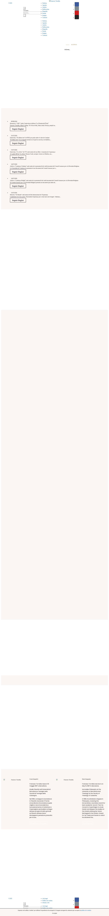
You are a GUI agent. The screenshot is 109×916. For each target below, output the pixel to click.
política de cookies (86, 910)
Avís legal (45, 898)
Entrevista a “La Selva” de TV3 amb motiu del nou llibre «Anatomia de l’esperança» (33, 152)
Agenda (44, 5)
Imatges (44, 15)
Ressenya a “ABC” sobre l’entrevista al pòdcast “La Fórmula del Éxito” (29, 123)
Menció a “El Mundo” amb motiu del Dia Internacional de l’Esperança (29, 194)
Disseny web (45, 902)
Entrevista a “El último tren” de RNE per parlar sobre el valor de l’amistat (29, 137)
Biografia (44, 11)
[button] (74, 56)
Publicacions (45, 9)
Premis (44, 13)
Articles (44, 7)
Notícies (44, 3)
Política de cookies (47, 900)
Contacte (44, 17)
